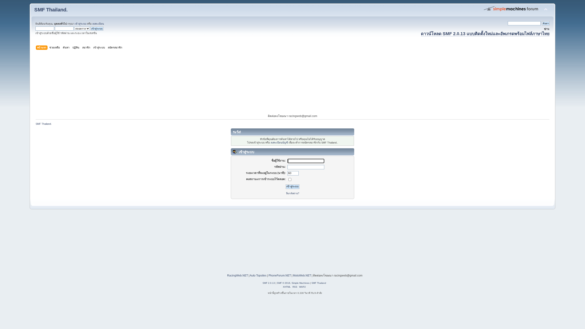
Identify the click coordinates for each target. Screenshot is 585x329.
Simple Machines (300, 283)
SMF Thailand (318, 283)
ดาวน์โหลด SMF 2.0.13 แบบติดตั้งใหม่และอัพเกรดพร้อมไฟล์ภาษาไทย (485, 33)
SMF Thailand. (51, 10)
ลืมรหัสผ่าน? (292, 193)
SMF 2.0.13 (269, 283)
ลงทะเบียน (98, 23)
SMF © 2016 (283, 283)
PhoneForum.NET (280, 275)
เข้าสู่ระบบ (80, 23)
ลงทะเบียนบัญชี (279, 142)
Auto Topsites (258, 275)
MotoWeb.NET (302, 275)
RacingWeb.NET (237, 275)
